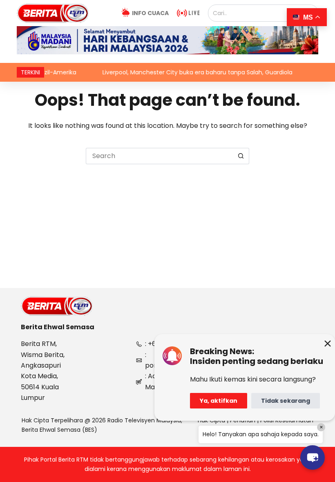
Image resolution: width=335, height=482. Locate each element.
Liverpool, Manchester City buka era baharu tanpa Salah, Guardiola (188, 72)
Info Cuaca (150, 13)
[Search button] (241, 156)
